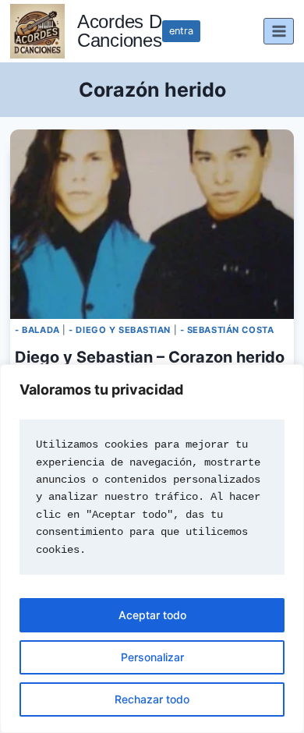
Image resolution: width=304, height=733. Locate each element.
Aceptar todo (152, 614)
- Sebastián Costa (227, 329)
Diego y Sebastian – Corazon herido (150, 357)
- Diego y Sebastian (120, 329)
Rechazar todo (152, 699)
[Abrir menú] (278, 31)
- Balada (37, 329)
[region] (152, 548)
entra (181, 31)
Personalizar (152, 657)
